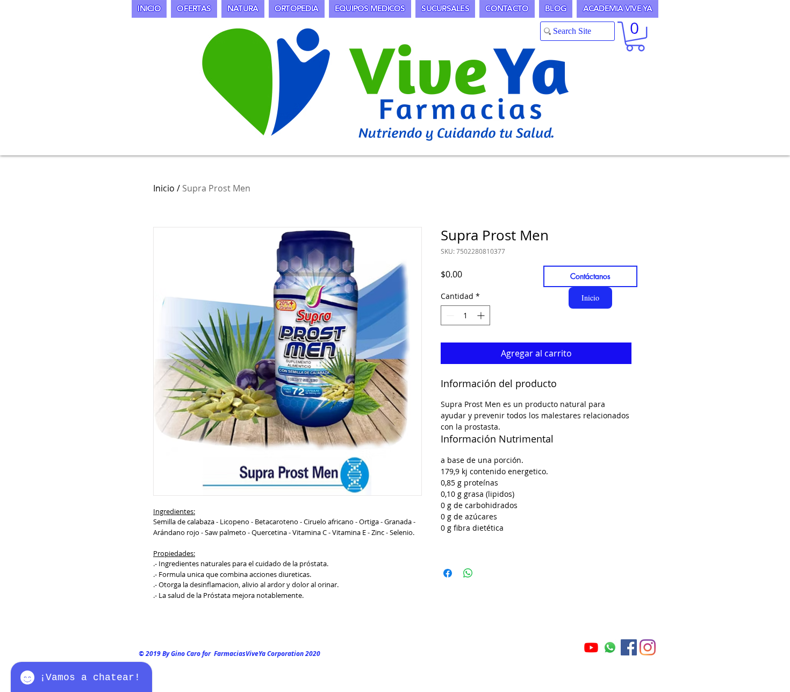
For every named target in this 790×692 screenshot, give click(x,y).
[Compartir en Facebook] (447, 573)
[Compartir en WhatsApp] (468, 573)
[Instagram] (648, 647)
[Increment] (482, 315)
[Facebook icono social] (629, 647)
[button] (635, 36)
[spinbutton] (465, 315)
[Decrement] (449, 315)
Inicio (164, 188)
